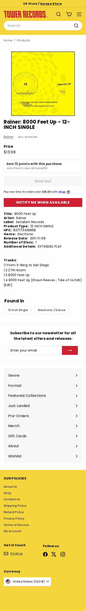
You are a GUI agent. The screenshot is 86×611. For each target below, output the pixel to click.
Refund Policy (14, 512)
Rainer (9, 137)
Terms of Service (16, 525)
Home (8, 40)
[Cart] (69, 14)
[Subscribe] (70, 350)
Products (23, 40)
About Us (10, 487)
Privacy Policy (14, 518)
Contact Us (12, 499)
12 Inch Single (18, 310)
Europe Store (51, 4)
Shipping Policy (15, 506)
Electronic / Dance (51, 310)
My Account (12, 531)
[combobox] (43, 26)
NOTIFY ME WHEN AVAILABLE (43, 202)
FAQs (7, 493)
